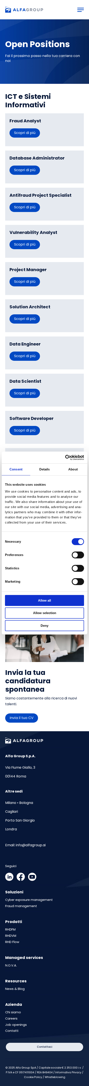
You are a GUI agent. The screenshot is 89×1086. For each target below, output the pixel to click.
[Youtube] (32, 879)
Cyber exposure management (29, 900)
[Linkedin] (9, 879)
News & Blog (15, 989)
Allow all (44, 600)
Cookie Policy (33, 1077)
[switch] (78, 554)
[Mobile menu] (80, 10)
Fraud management (21, 906)
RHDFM (10, 930)
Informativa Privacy (68, 1072)
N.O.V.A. (11, 965)
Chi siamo (13, 1012)
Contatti (11, 1031)
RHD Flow (12, 942)
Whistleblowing (55, 1077)
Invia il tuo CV (21, 717)
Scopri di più (24, 132)
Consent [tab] (16, 469)
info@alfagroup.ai (31, 845)
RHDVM (10, 936)
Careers (11, 1019)
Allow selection (44, 613)
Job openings (16, 1025)
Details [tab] (44, 469)
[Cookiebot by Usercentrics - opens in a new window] (65, 457)
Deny (44, 625)
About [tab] (73, 469)
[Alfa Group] (24, 10)
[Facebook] (21, 879)
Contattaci (44, 1047)
